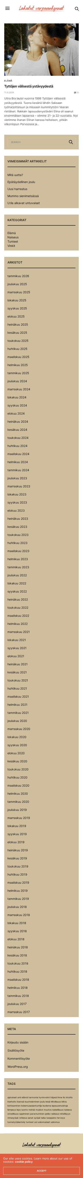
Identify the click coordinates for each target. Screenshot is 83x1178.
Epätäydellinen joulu (21, 182)
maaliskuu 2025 (18, 357)
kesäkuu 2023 (17, 526)
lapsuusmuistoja (60, 1105)
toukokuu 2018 (17, 963)
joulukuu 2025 (17, 284)
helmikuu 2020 (17, 793)
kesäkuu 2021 (17, 672)
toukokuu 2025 (18, 340)
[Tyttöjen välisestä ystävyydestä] (41, 49)
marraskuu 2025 (18, 292)
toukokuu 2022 (17, 607)
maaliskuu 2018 (18, 979)
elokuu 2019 (15, 842)
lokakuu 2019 (16, 826)
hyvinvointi (44, 1097)
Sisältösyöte (15, 1050)
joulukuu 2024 (17, 381)
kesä (48, 1101)
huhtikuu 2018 (17, 971)
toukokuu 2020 (18, 769)
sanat (30, 1117)
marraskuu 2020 (18, 729)
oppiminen (24, 1113)
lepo (19, 1109)
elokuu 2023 (16, 510)
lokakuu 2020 (16, 737)
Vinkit (11, 245)
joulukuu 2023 (17, 478)
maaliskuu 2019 (18, 882)
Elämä (8, 81)
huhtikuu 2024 (17, 446)
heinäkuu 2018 (17, 947)
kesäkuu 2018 (17, 955)
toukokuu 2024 (18, 437)
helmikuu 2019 (17, 890)
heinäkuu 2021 (17, 664)
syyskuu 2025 (17, 308)
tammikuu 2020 (18, 801)
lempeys (11, 1109)
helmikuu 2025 (17, 365)
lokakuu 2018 (16, 923)
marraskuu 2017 (18, 1012)
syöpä (37, 1117)
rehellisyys (65, 1113)
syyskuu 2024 (17, 405)
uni (35, 1122)
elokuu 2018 (15, 939)
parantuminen (37, 1113)
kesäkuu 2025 (17, 332)
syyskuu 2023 (17, 502)
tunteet (30, 1122)
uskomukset (44, 1122)
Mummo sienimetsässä (23, 196)
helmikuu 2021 (17, 704)
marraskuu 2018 (18, 915)
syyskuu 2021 (17, 648)
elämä (25, 1097)
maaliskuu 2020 (18, 785)
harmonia (33, 1097)
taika (43, 1117)
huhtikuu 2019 (17, 874)
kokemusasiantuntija (31, 1105)
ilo (64, 1097)
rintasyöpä (12, 1117)
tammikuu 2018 (18, 996)
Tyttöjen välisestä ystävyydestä (28, 86)
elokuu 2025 (16, 316)
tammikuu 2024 (18, 470)
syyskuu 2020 (17, 745)
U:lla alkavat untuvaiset (23, 203)
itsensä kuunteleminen (28, 1101)
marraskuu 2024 (18, 389)
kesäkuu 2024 (17, 429)
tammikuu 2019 (18, 898)
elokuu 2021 (15, 656)
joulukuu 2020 (17, 721)
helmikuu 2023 (17, 559)
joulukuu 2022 (17, 575)
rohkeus (23, 1117)
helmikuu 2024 (17, 462)
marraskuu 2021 (18, 632)
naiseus (68, 1109)
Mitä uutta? (15, 175)
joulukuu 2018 (17, 907)
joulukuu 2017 (17, 1004)
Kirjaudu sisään (17, 1042)
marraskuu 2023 (18, 486)
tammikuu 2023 (18, 567)
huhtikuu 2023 (17, 543)
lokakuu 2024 (16, 397)
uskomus (55, 1122)
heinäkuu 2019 (17, 850)
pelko (47, 1113)
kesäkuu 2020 (17, 761)
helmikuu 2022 (17, 623)
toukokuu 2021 (17, 680)
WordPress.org (17, 1066)
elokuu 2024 (16, 413)
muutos (48, 1109)
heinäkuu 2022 (17, 599)
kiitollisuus (56, 1101)
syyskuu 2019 (17, 834)
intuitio (69, 1097)
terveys (61, 1117)
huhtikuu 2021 (17, 688)
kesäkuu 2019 (17, 858)
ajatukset (12, 1097)
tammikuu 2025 (18, 373)
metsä (32, 1109)
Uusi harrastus (17, 189)
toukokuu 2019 (17, 866)
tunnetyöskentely (16, 1122)
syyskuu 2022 (17, 591)
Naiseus (13, 237)
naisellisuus (57, 1109)
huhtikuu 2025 (17, 349)
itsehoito (11, 1101)
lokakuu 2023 (16, 494)
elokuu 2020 (16, 753)
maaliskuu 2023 (18, 551)
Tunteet (12, 241)
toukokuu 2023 (18, 535)
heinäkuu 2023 (17, 518)
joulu (42, 1101)
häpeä (53, 1097)
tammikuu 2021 (18, 712)
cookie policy (24, 1161)
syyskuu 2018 (17, 931)
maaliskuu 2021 (18, 696)
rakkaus (55, 1113)
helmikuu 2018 (17, 987)
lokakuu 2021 (16, 640)
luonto (24, 1109)
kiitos (64, 1101)
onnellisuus (13, 1113)
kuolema (47, 1105)
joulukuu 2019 (17, 810)
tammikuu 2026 (18, 276)
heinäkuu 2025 (17, 324)
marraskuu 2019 (18, 818)
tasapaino (51, 1117)
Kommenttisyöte (18, 1058)
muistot (39, 1109)
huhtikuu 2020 (17, 777)
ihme (59, 1097)
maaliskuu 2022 (18, 615)
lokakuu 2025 (16, 300)
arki (19, 1097)
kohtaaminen (14, 1105)
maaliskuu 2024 (18, 454)
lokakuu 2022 (16, 583)
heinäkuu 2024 (17, 421)
